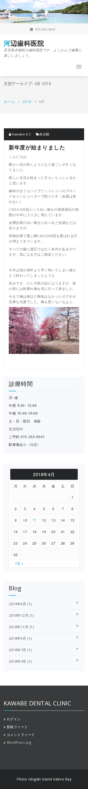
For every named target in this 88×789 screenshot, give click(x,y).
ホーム (9, 101)
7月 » (19, 563)
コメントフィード (21, 734)
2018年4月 (17, 661)
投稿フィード (17, 726)
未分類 (44, 134)
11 (35, 520)
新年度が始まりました (37, 147)
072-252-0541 (50, 29)
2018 (27, 101)
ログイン (14, 719)
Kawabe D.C (21, 134)
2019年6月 (17, 604)
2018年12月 (18, 615)
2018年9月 (17, 638)
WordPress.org (19, 742)
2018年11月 (18, 627)
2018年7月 (17, 649)
